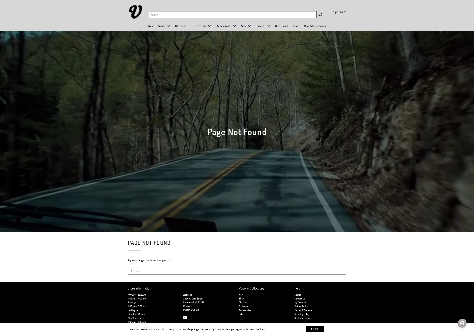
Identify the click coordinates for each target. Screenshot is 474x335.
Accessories (224, 26)
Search (297, 294)
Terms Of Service (303, 310)
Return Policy (301, 306)
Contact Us (299, 298)
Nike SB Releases (315, 26)
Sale (244, 26)
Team (296, 26)
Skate (242, 298)
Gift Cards (281, 26)
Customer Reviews (303, 317)
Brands (261, 26)
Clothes (242, 302)
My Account (300, 302)
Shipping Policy (302, 314)
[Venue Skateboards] (135, 11)
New (151, 26)
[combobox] (233, 14)
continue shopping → (158, 260)
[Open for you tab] (462, 323)
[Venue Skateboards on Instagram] (185, 318)
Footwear (243, 306)
